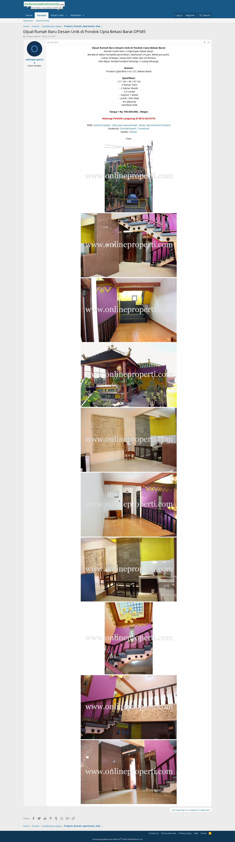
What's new (57, 15)
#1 (209, 42)
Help (196, 833)
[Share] (205, 42)
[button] (66, 15)
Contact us (154, 833)
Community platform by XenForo (117, 839)
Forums (41, 15)
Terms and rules (168, 833)
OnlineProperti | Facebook (134, 128)
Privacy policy (185, 833)
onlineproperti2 (32, 36)
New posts (28, 20)
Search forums (43, 20)
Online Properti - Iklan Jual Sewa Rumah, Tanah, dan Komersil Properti (132, 125)
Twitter (133, 131)
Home (29, 15)
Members (76, 15)
